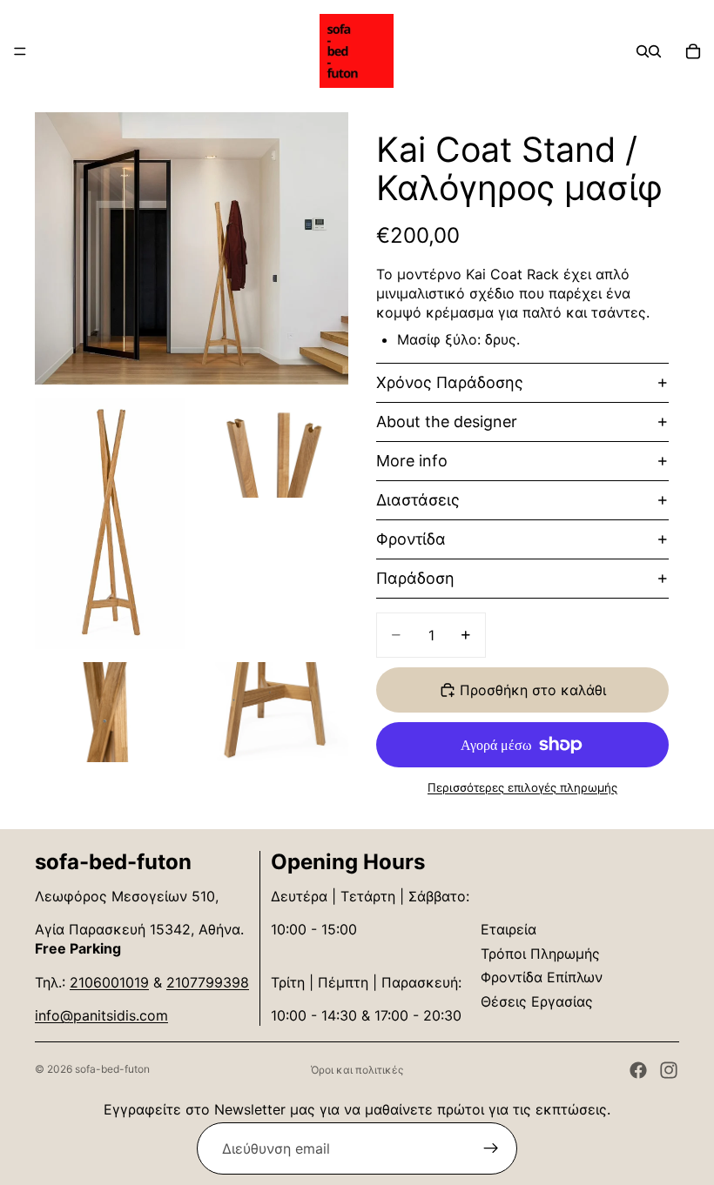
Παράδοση (415, 578)
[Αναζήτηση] (642, 51)
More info (412, 461)
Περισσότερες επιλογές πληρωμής (522, 787)
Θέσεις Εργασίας (537, 1001)
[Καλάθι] (693, 51)
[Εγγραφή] (491, 1148)
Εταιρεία (508, 929)
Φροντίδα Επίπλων (542, 977)
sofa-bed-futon (112, 1068)
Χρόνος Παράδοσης (449, 382)
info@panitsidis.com (101, 1015)
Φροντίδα (411, 539)
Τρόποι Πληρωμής (540, 953)
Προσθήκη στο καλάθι (533, 690)
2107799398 (207, 982)
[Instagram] (668, 1070)
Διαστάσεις (418, 500)
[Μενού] (20, 51)
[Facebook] (638, 1070)
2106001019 (109, 982)
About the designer (446, 421)
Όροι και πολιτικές (357, 1069)
